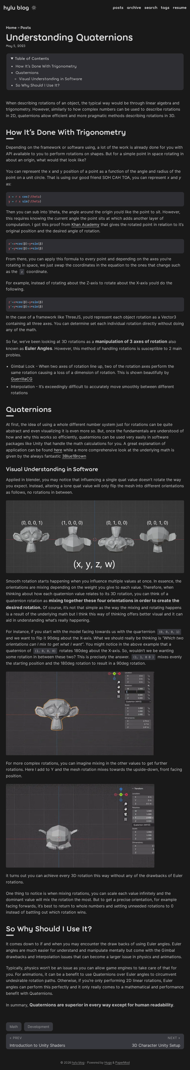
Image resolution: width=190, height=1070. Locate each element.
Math (14, 1026)
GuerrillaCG (21, 378)
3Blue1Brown (74, 456)
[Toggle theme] (34, 7)
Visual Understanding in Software (50, 78)
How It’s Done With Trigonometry (46, 66)
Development (38, 1026)
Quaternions (27, 72)
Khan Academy (85, 224)
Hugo (108, 1062)
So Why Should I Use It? (38, 85)
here (58, 449)
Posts (26, 27)
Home (11, 27)
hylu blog (16, 7)
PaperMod (122, 1062)
